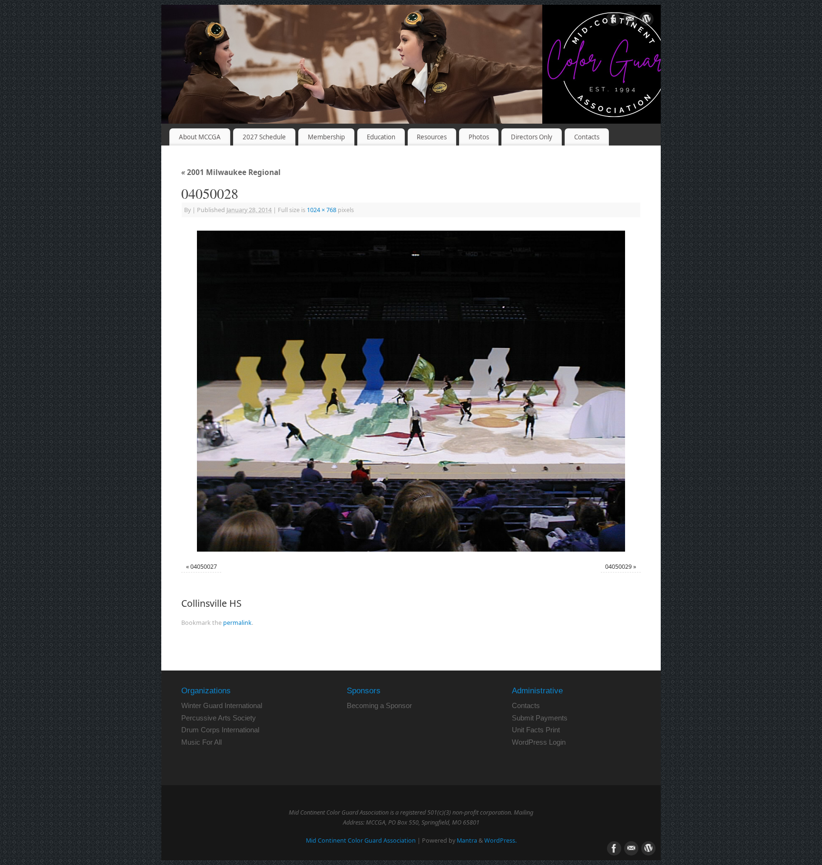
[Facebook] (613, 20)
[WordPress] (646, 20)
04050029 (618, 567)
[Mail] (630, 20)
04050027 (203, 567)
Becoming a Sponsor (379, 705)
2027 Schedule (264, 137)
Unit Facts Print (536, 730)
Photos (479, 137)
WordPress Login (539, 742)
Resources (432, 137)
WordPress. (500, 840)
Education (381, 137)
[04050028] (411, 391)
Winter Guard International (221, 705)
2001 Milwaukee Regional (231, 172)
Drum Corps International (220, 730)
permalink (237, 623)
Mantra (467, 840)
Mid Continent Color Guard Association (361, 840)
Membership (326, 137)
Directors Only (531, 137)
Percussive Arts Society (218, 718)
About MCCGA (200, 137)
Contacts (586, 137)
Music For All (201, 742)
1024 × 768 (321, 210)
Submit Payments (540, 718)
